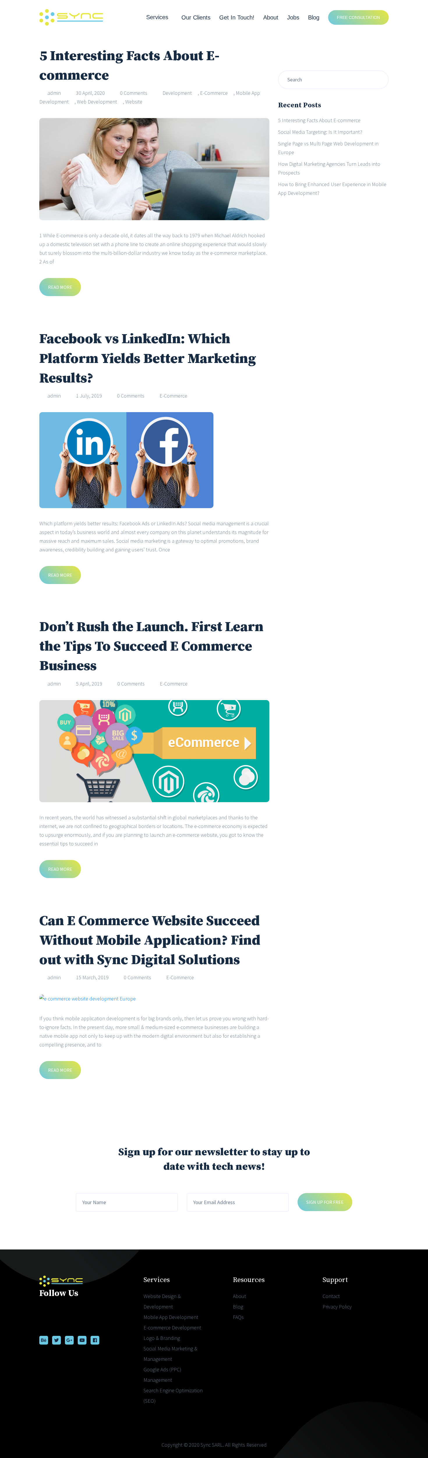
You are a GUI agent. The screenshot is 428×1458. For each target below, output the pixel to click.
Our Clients (196, 17)
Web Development (97, 101)
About (270, 17)
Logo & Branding (162, 1338)
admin (54, 93)
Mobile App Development (171, 1317)
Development (177, 93)
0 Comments (133, 93)
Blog (313, 17)
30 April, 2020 (90, 93)
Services (157, 17)
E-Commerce (214, 93)
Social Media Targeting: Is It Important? (320, 132)
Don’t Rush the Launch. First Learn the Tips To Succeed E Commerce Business (151, 646)
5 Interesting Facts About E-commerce (319, 120)
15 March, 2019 (92, 977)
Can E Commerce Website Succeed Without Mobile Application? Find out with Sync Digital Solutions (149, 940)
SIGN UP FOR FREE (325, 1202)
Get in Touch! (236, 17)
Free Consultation (358, 17)
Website (133, 101)
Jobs (293, 17)
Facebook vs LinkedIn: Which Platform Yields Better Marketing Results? (147, 358)
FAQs (238, 1317)
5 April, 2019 (89, 683)
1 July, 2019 (89, 395)
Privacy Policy (337, 1306)
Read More (60, 287)
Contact (331, 1296)
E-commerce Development (172, 1327)
